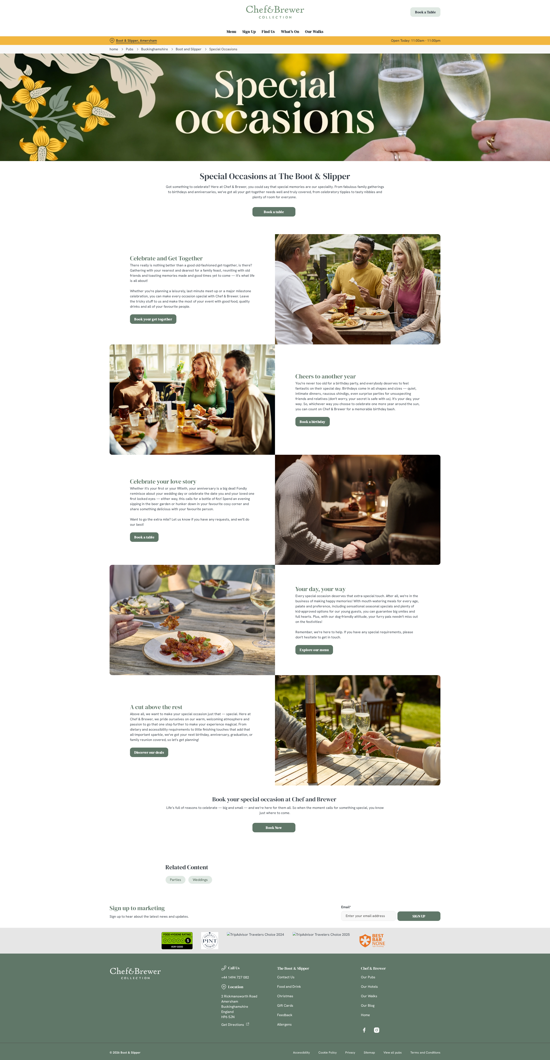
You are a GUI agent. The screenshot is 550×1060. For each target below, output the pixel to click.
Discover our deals (149, 752)
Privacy (350, 1052)
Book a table (274, 211)
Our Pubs (368, 977)
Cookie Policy (327, 1052)
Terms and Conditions (425, 1052)
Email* (346, 907)
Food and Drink (289, 986)
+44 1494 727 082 (235, 977)
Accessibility (301, 1052)
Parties (175, 879)
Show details (322, 40)
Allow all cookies (416, 11)
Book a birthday (312, 421)
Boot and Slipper (189, 49)
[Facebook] (364, 1030)
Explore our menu (314, 649)
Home (365, 1015)
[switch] (221, 39)
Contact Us (286, 977)
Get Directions (232, 1024)
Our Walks (369, 996)
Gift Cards (285, 1005)
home (114, 49)
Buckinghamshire (154, 49)
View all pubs (392, 1052)
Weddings (200, 879)
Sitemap (369, 1052)
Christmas (285, 996)
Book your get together (153, 319)
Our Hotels (369, 986)
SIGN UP (418, 916)
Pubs (129, 49)
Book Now (274, 827)
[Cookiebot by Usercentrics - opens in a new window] (126, 40)
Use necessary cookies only (416, 25)
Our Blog (367, 1005)
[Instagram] (376, 1030)
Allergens (284, 1024)
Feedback (284, 1015)
